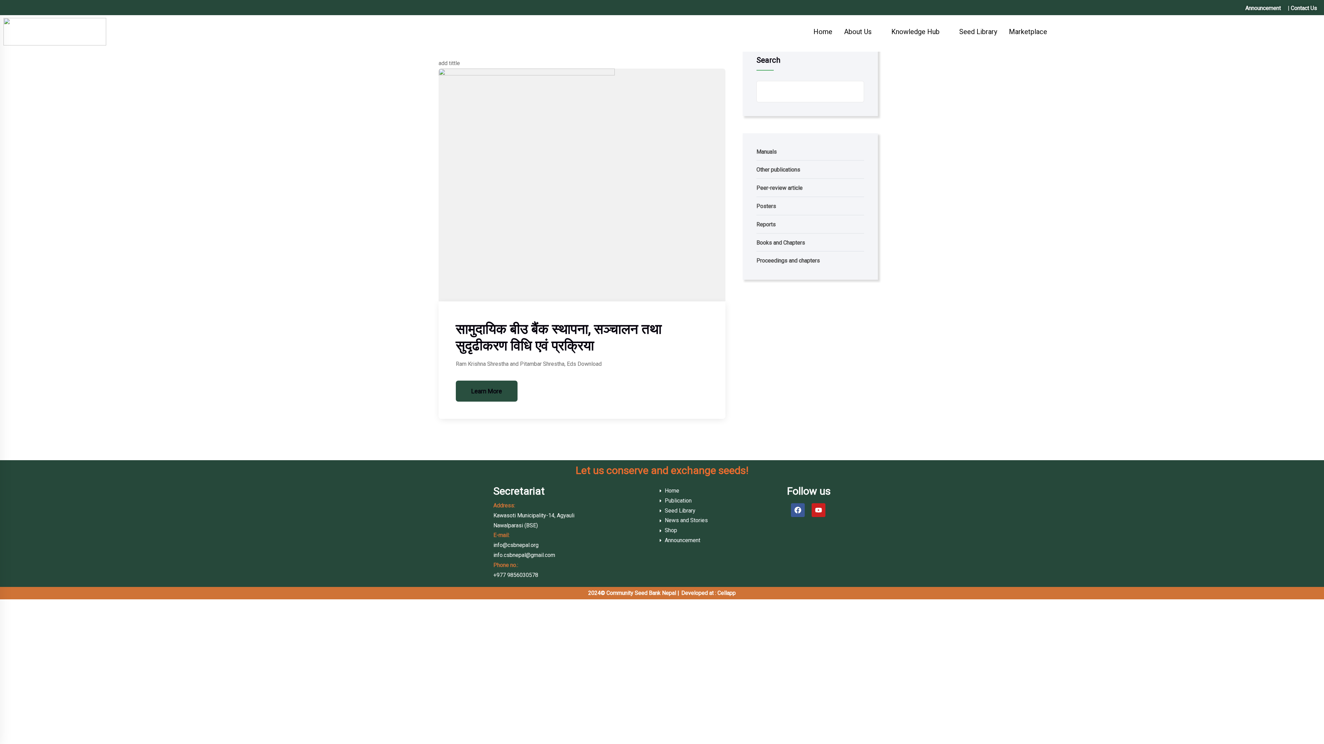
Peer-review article (779, 188)
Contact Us (1304, 8)
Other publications (778, 169)
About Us (858, 32)
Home (822, 32)
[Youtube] (818, 510)
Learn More (486, 391)
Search (768, 60)
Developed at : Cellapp (708, 593)
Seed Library (978, 32)
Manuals (766, 151)
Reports (766, 224)
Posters (766, 206)
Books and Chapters (780, 242)
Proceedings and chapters (788, 260)
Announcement (1263, 8)
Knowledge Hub (915, 32)
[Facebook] (798, 510)
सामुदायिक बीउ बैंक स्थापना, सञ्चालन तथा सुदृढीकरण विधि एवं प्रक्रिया (559, 337)
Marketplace (1028, 32)
